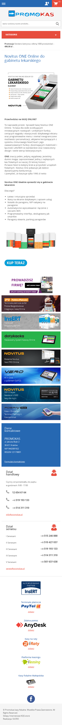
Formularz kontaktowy (15, 461)
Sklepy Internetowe (11, 715)
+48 (20, 500)
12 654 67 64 (19, 492)
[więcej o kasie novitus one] (31, 239)
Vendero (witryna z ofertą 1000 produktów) (33, 43)
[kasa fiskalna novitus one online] (31, 89)
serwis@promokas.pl (15, 568)
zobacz (31, 611)
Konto (47, 3)
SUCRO (15, 718)
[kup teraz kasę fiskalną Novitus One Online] (31, 263)
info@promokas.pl (14, 514)
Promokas (31, 13)
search (57, 24)
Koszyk (59, 1)
